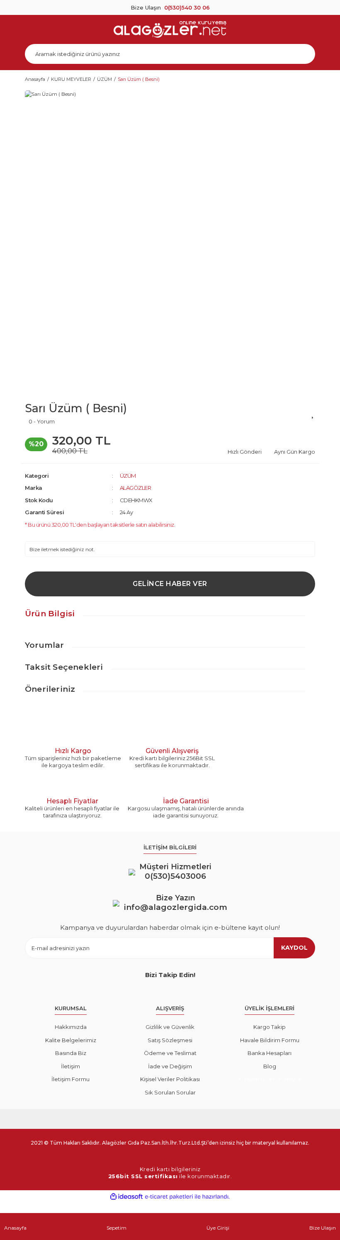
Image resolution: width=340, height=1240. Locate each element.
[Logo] (170, 29)
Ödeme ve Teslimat (170, 1053)
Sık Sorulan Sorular (170, 1092)
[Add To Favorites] (313, 412)
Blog (269, 1066)
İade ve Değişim (170, 1066)
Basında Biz (70, 1053)
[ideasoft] (126, 1197)
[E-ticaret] (169, 1196)
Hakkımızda (71, 1027)
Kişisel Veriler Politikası (170, 1079)
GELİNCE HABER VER (170, 584)
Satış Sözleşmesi (170, 1040)
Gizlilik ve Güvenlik (170, 1027)
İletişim (70, 1066)
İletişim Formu (70, 1079)
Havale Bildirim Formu (269, 1040)
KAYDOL (294, 947)
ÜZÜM (128, 475)
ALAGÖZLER (135, 487)
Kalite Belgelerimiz (70, 1040)
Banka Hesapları (269, 1053)
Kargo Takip (269, 1027)
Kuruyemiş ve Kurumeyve (269, 1079)
